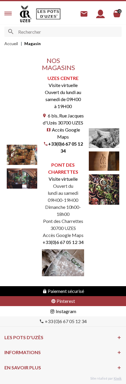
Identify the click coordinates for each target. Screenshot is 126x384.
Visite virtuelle (63, 179)
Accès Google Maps (63, 235)
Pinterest (65, 301)
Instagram (65, 311)
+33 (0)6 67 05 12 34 (65, 321)
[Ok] (11, 32)
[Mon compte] (100, 14)
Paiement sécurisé (65, 291)
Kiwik (118, 378)
